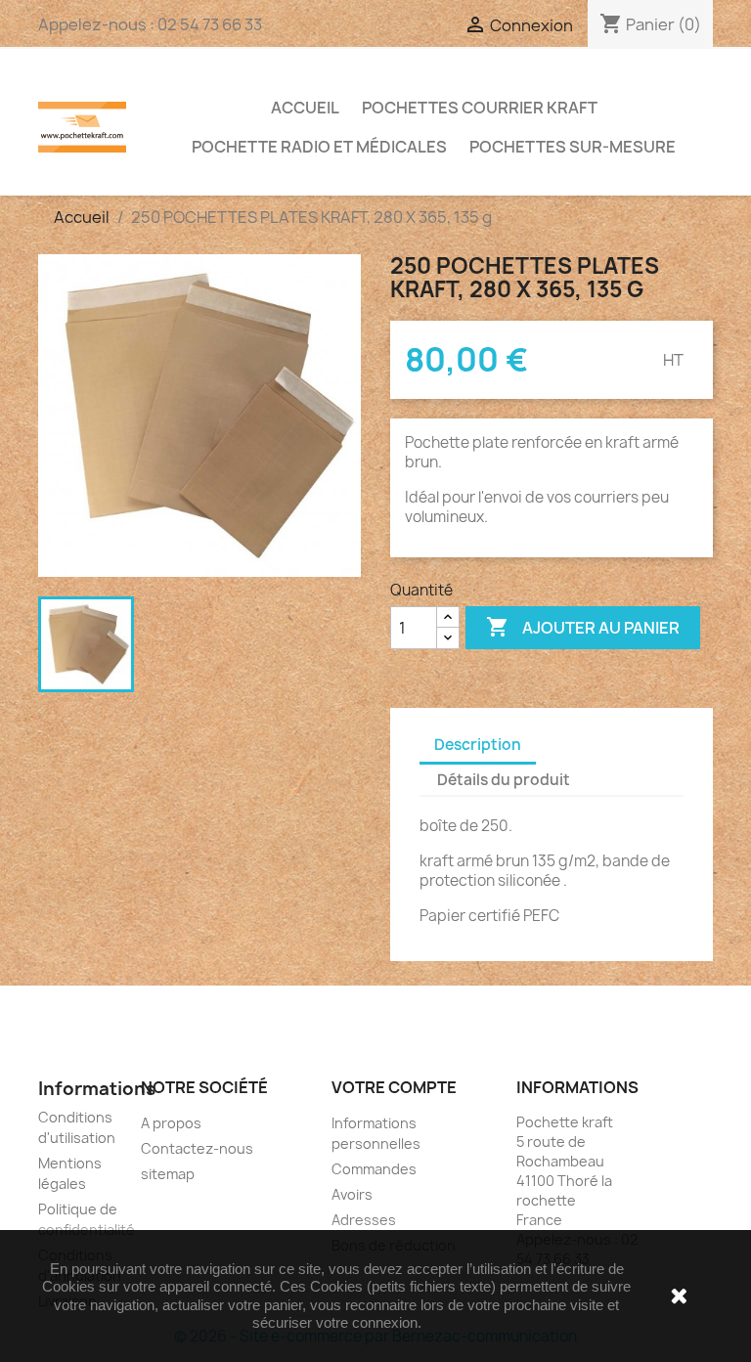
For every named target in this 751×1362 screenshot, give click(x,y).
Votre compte (394, 1087)
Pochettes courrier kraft (479, 107)
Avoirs (352, 1194)
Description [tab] (477, 744)
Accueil (305, 107)
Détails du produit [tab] (503, 779)
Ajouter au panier (583, 626)
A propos (171, 1123)
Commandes (374, 1169)
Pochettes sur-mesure (572, 146)
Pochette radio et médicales (319, 146)
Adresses (363, 1219)
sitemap (168, 1173)
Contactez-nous (197, 1148)
